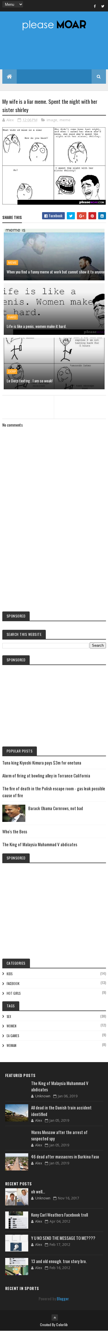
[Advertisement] (54, 559)
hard (12, 317)
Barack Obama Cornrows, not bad (55, 808)
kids (9, 974)
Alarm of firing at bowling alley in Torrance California (46, 775)
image (52, 119)
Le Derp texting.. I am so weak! (29, 381)
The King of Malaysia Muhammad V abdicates (39, 844)
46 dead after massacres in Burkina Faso (65, 1156)
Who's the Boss (14, 831)
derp (12, 372)
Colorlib (62, 1324)
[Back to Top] (55, 1317)
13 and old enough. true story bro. (59, 1261)
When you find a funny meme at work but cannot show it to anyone (56, 272)
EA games (13, 1035)
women (11, 1026)
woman (11, 1045)
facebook (13, 983)
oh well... (38, 1191)
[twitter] (103, 6)
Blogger (63, 1298)
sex (9, 1016)
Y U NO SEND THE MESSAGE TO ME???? (63, 1238)
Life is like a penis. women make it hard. (37, 326)
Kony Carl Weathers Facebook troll (59, 1214)
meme (65, 119)
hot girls (13, 993)
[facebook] (95, 6)
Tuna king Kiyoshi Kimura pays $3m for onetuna (41, 762)
